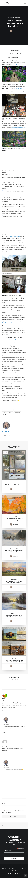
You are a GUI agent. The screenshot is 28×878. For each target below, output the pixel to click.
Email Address (8, 851)
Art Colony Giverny (19, 88)
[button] (25, 3)
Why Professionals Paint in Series (14, 484)
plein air (4, 414)
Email (4, 803)
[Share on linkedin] (14, 53)
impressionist (10, 412)
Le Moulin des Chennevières (13, 236)
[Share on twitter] (9, 53)
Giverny (4, 412)
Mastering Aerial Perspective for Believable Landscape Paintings (14, 616)
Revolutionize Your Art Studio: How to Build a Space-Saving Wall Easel (14, 661)
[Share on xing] (19, 53)
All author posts (7, 435)
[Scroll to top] (25, 875)
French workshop (18, 410)
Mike (3, 698)
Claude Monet (5, 410)
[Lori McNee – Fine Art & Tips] (6, 3)
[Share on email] (21, 53)
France (11, 410)
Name (4, 797)
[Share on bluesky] (17, 53)
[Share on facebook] (7, 53)
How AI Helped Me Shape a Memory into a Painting (14, 551)
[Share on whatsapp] (15, 53)
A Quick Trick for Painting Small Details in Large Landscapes (14, 582)
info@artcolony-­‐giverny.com (14, 339)
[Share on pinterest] (12, 53)
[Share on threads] (10, 53)
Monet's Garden (18, 412)
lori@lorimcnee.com (17, 342)
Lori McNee (16, 64)
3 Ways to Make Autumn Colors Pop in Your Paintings (14, 519)
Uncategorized (17, 17)
